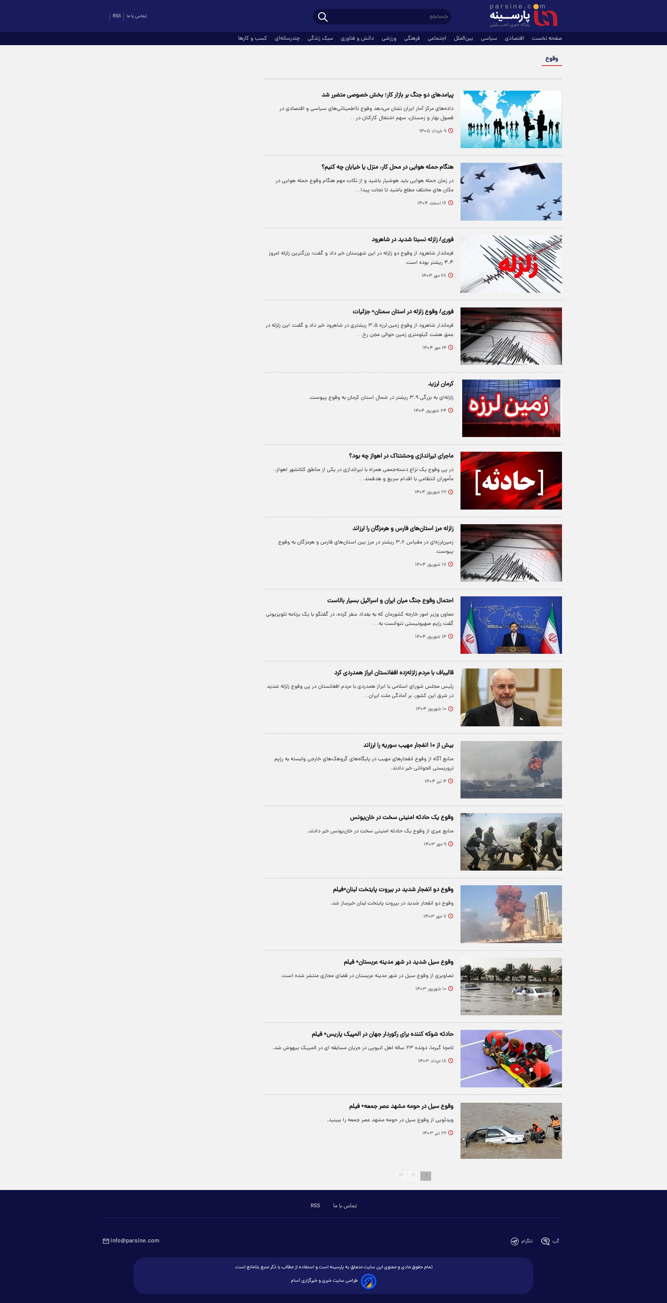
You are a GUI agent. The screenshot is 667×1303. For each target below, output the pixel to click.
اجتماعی (438, 38)
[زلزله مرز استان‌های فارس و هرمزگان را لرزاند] (511, 553)
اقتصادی (515, 38)
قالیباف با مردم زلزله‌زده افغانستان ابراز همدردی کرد (394, 673)
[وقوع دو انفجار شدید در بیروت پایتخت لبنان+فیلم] (511, 914)
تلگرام (527, 1241)
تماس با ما (137, 16)
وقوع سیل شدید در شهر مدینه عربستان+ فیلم (399, 962)
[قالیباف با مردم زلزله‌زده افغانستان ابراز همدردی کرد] (511, 697)
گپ (555, 1241)
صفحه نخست (547, 38)
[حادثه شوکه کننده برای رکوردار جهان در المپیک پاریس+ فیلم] (511, 1058)
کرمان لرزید (441, 384)
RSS (117, 16)
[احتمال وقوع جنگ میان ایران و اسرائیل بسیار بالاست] (511, 625)
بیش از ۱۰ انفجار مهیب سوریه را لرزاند (408, 745)
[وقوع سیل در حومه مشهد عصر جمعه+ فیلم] (511, 1131)
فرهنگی (413, 38)
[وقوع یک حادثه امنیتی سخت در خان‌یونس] (511, 842)
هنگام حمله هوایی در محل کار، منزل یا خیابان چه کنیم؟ (388, 167)
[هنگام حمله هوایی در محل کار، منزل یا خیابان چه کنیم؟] (511, 191)
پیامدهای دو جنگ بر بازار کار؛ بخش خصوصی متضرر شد (388, 95)
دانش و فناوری (358, 38)
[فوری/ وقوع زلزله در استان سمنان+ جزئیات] (511, 336)
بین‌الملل (464, 38)
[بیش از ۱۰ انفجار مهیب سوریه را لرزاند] (511, 769)
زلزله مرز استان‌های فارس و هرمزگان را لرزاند (403, 528)
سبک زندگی (321, 38)
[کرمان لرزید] (511, 408)
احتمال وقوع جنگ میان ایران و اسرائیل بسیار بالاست (390, 601)
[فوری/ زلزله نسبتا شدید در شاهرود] (511, 264)
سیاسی (490, 38)
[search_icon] (323, 17)
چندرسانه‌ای (288, 38)
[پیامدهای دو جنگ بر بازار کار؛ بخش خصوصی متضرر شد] (511, 119)
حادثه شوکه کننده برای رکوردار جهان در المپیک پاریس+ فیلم (383, 1034)
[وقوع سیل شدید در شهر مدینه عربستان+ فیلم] (511, 986)
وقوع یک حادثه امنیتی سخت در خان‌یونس (402, 817)
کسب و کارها (253, 38)
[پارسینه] (519, 16)
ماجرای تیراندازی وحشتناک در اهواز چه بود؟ (401, 456)
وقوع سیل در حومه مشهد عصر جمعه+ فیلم (401, 1106)
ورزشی (390, 38)
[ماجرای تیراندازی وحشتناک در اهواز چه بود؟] (511, 480)
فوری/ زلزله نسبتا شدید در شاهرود (413, 240)
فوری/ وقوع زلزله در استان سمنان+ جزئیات (403, 312)
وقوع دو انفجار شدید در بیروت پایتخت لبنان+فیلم (393, 890)
